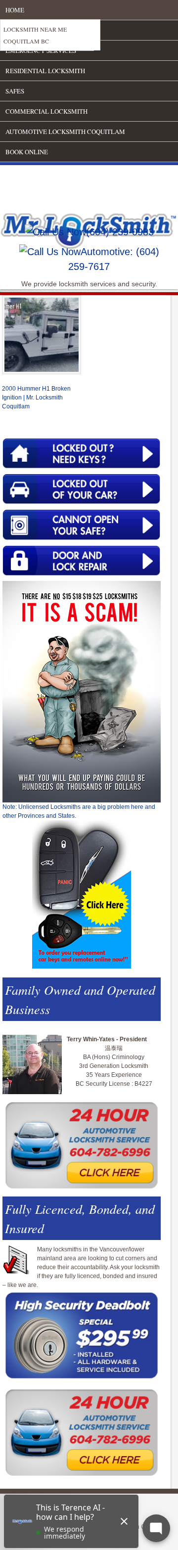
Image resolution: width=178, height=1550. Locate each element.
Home (14, 9)
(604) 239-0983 (120, 231)
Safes (14, 91)
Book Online (26, 151)
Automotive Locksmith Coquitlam (65, 131)
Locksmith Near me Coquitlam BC (35, 35)
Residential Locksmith (45, 70)
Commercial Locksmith (46, 111)
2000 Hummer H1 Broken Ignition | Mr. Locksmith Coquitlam (36, 397)
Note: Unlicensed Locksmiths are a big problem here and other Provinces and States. (78, 811)
